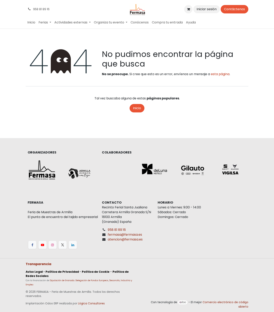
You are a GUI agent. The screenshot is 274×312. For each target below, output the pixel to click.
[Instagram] (53, 245)
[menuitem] (31, 22)
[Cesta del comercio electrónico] (188, 9)
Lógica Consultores (91, 303)
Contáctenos (234, 9)
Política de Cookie (96, 272)
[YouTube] (43, 245)
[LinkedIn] (73, 245)
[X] (63, 245)
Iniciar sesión (207, 9)
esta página (220, 74)
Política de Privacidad (62, 272)
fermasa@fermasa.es (125, 234)
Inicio (137, 108)
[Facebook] (32, 245)
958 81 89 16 (117, 229)
